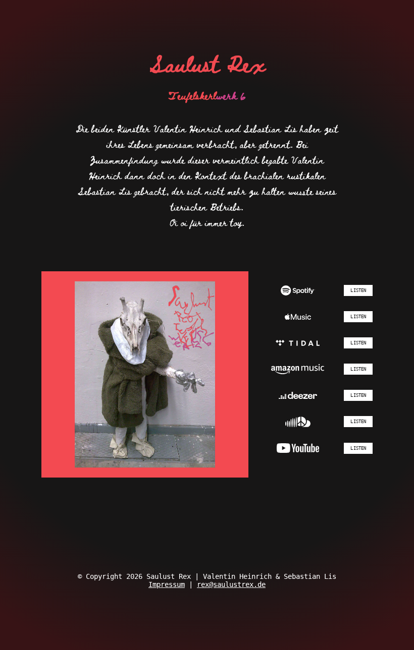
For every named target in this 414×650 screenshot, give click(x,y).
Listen (358, 290)
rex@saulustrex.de (231, 584)
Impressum (166, 584)
